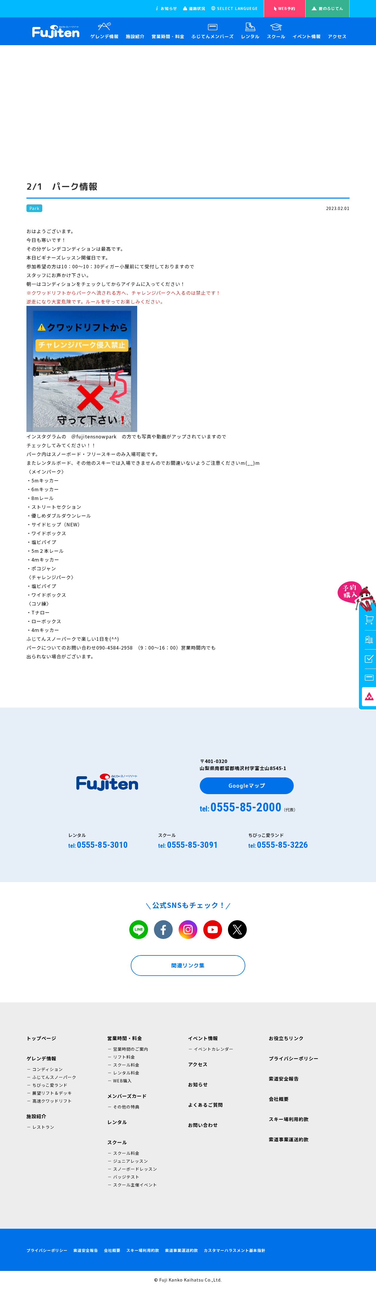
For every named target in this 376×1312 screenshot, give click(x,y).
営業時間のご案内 (130, 1049)
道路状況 (197, 8)
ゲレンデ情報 (104, 36)
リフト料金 (124, 1057)
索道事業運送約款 (181, 1250)
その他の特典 (126, 1107)
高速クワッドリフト (52, 1101)
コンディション (47, 1069)
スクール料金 (126, 1065)
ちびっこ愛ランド (50, 1085)
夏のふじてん (331, 8)
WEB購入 (122, 1081)
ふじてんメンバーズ (213, 36)
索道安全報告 (85, 1250)
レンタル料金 (126, 1073)
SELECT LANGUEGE (237, 8)
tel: (249, 807)
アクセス (337, 36)
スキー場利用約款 (142, 1250)
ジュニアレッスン (130, 1161)
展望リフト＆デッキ (52, 1093)
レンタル (250, 36)
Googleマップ (247, 785)
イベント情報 (307, 36)
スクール (276, 36)
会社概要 (112, 1250)
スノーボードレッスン (135, 1169)
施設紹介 (135, 36)
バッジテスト (126, 1177)
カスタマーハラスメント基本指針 (235, 1250)
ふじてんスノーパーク (54, 1077)
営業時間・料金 (168, 36)
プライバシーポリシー (47, 1250)
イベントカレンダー (214, 1049)
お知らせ (169, 8)
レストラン (43, 1127)
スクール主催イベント (135, 1185)
